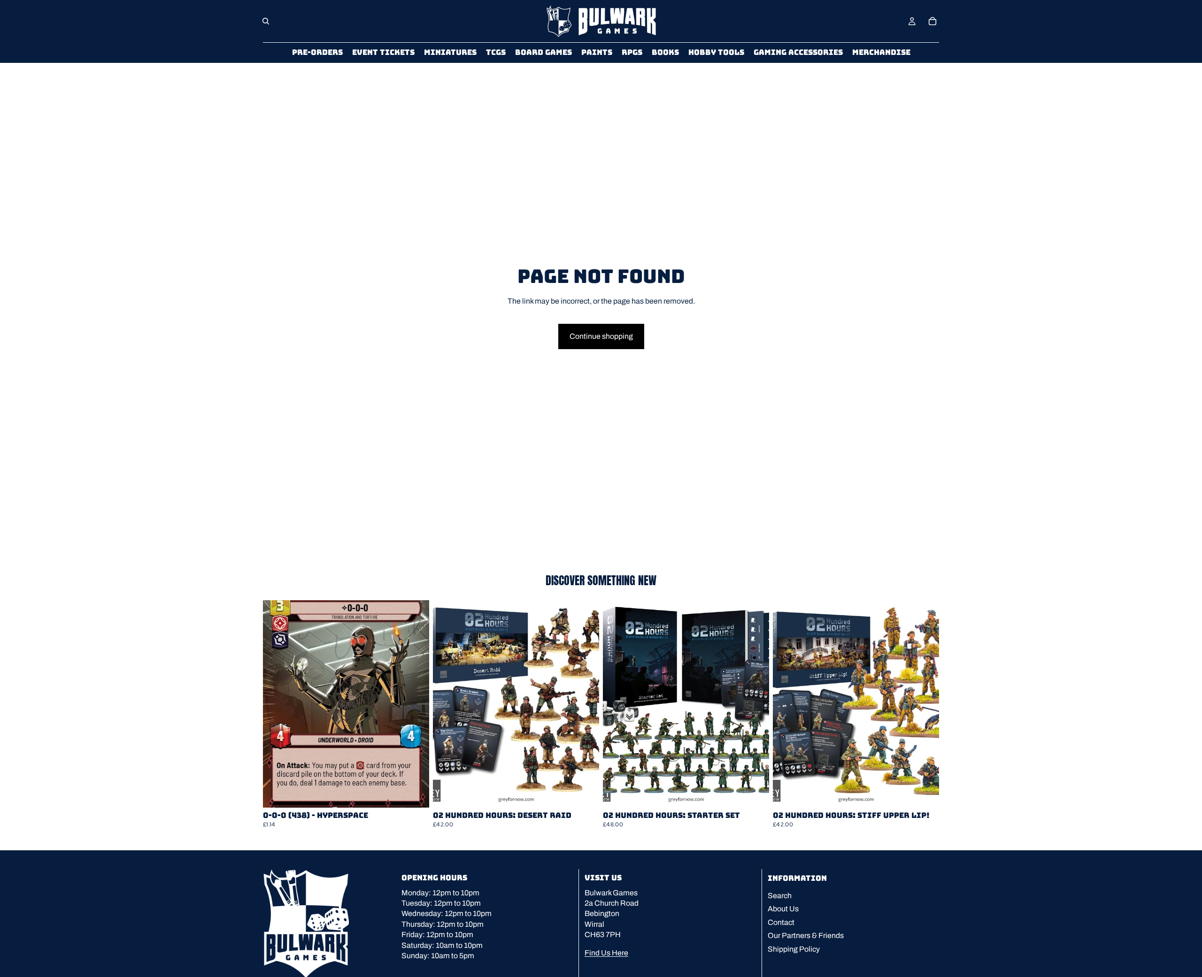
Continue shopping (601, 336)
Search (780, 896)
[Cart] (932, 21)
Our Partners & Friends (806, 935)
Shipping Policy (794, 949)
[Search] (265, 21)
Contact (781, 922)
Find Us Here (606, 952)
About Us (783, 909)
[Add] (414, 793)
